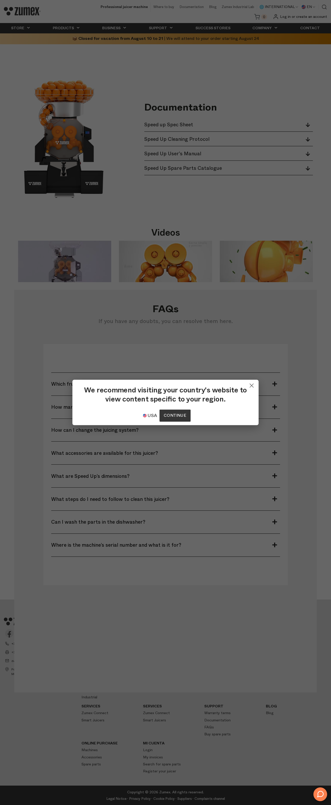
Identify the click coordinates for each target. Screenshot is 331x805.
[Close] (251, 384)
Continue (175, 416)
